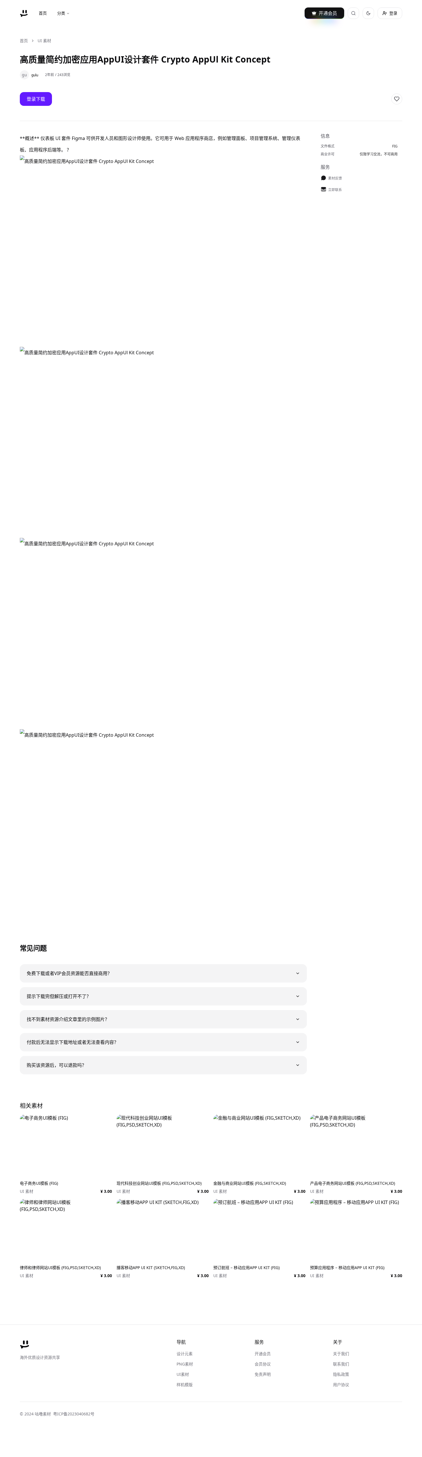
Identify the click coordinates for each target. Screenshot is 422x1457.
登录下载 (36, 99)
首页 (43, 13)
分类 (61, 13)
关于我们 (341, 1353)
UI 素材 (44, 40)
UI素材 (183, 1374)
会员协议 (263, 1364)
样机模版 (185, 1384)
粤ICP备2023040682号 (73, 1414)
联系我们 (341, 1364)
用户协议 (341, 1384)
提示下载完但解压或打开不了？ (59, 996)
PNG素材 (185, 1364)
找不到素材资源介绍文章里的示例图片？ (68, 1019)
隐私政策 (341, 1374)
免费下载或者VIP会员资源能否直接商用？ (69, 973)
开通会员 (263, 1353)
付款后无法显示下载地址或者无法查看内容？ (73, 1042)
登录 (393, 13)
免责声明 (263, 1374)
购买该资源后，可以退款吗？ (56, 1065)
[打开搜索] (353, 13)
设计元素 (185, 1353)
